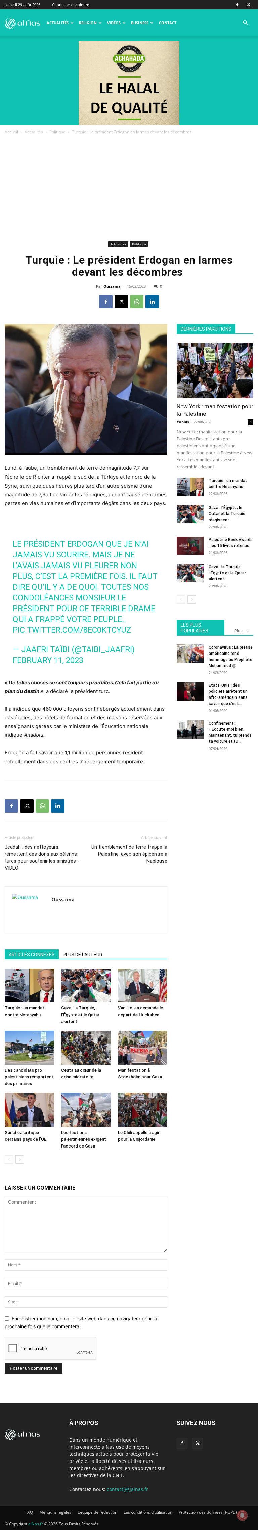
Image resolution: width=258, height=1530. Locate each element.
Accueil (11, 132)
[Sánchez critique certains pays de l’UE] (29, 1110)
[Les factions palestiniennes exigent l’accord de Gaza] (86, 1110)
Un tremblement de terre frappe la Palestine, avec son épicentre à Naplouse (129, 854)
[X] (248, 4)
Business (139, 22)
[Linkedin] (152, 301)
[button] (245, 23)
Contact (167, 22)
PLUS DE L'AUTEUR (82, 954)
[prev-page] (9, 1159)
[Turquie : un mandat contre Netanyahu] (29, 985)
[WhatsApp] (136, 301)
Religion (88, 22)
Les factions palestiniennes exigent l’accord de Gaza (83, 1139)
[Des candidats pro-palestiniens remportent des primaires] (29, 1048)
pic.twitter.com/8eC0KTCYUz (72, 630)
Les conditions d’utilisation (148, 1512)
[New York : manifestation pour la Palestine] (215, 370)
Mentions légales (55, 1512)
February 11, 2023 (48, 660)
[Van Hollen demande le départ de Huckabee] (142, 985)
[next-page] (19, 1159)
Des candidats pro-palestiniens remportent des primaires (29, 1077)
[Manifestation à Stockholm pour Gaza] (142, 1048)
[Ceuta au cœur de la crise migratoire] (86, 1048)
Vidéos (114, 22)
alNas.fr (35, 1524)
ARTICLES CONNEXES (32, 954)
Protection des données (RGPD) (208, 1512)
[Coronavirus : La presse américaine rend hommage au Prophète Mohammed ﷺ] (190, 653)
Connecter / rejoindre (70, 4)
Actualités (58, 22)
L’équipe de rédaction (97, 1512)
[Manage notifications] (242, 1515)
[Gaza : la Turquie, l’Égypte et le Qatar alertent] (86, 985)
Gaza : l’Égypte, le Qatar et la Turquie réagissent (227, 513)
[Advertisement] (129, 189)
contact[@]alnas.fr (127, 1489)
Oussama (112, 286)
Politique (57, 132)
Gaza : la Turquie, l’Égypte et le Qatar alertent (80, 1014)
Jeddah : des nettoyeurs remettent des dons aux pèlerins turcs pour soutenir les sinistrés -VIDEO (42, 857)
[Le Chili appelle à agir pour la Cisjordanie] (142, 1110)
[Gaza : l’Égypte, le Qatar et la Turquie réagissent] (190, 514)
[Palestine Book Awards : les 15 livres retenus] (190, 546)
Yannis (183, 421)
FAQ (29, 1512)
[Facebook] (237, 4)
